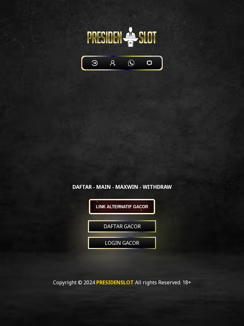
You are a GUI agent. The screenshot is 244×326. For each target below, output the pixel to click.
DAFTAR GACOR (122, 226)
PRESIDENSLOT (115, 282)
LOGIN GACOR (122, 242)
